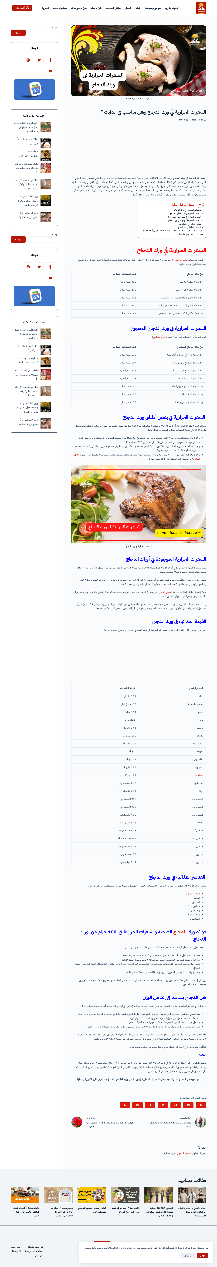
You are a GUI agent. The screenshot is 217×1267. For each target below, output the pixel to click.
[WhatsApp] (137, 1105)
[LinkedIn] (163, 1105)
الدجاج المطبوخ (160, 337)
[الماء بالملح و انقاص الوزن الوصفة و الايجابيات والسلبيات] (192, 1195)
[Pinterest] (175, 1105)
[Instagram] (28, 60)
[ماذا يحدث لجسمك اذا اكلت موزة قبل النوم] (46, 155)
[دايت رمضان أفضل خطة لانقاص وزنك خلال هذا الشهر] (25, 1195)
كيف (138, 8)
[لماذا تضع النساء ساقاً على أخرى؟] (46, 143)
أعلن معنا (20, 8)
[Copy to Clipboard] (125, 1105)
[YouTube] (50, 71)
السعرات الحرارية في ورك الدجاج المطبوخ (186, 213)
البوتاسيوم (198, 775)
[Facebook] (201, 1105)
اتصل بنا (16, 1251)
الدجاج (179, 931)
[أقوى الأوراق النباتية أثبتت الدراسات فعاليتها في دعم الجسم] (46, 127)
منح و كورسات (79, 8)
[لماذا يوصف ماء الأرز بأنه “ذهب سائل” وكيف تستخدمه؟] (46, 184)
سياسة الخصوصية (33, 1251)
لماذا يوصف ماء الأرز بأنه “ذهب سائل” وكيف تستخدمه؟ (26, 184)
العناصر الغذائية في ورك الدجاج (190, 227)
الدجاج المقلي (165, 592)
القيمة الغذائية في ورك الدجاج (190, 223)
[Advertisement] (138, 150)
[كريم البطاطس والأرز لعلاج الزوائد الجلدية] (46, 217)
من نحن (39, 1255)
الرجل (128, 8)
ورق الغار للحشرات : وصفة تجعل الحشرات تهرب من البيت (27, 201)
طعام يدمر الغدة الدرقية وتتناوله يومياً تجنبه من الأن (26, 168)
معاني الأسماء (113, 8)
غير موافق (188, 1255)
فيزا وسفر (96, 8)
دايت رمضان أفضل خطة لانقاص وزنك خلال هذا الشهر (26, 1212)
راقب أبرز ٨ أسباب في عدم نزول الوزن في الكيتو (125, 1210)
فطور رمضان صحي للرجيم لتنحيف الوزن (92, 1210)
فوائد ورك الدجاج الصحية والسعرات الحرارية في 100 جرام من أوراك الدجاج (172, 230)
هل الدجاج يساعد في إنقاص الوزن (189, 234)
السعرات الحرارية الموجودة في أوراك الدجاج (185, 220)
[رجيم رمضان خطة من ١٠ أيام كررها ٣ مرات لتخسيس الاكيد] (58, 1195)
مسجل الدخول (184, 1153)
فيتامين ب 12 (193, 894)
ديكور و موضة (153, 8)
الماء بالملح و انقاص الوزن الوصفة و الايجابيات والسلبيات (192, 1212)
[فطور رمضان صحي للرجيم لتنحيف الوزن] (92, 1195)
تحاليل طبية (60, 8)
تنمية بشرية (172, 8)
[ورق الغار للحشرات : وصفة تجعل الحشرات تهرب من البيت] (46, 200)
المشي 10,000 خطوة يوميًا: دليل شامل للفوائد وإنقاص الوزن (159, 1212)
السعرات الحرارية (180, 260)
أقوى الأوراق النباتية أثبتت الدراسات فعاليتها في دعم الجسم (26, 127)
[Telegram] (150, 1105)
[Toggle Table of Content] (199, 205)
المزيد (45, 8)
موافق (202, 1255)
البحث (55, 27)
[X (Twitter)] (188, 1105)
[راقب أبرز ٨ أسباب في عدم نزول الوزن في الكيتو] (125, 1195)
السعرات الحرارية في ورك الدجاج (188, 210)
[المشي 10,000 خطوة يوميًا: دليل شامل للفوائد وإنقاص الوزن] (158, 1195)
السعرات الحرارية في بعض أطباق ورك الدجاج (184, 216)
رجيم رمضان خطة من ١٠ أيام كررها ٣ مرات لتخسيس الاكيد (60, 1212)
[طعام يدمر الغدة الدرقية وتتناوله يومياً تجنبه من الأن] (46, 168)
